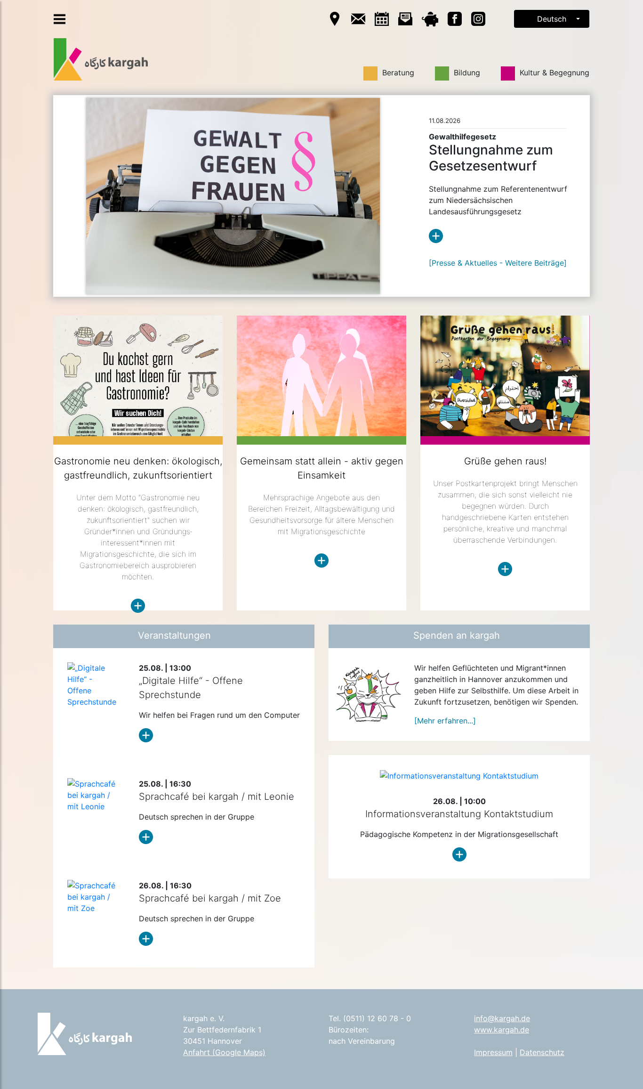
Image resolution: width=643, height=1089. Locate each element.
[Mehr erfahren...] (445, 720)
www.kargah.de (501, 1029)
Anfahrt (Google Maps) (224, 1052)
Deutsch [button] (551, 19)
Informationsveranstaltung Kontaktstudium (459, 814)
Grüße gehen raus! (505, 461)
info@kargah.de (502, 1018)
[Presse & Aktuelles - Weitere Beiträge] (498, 263)
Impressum (493, 1052)
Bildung (464, 72)
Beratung (396, 72)
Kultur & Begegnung (552, 72)
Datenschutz (542, 1052)
